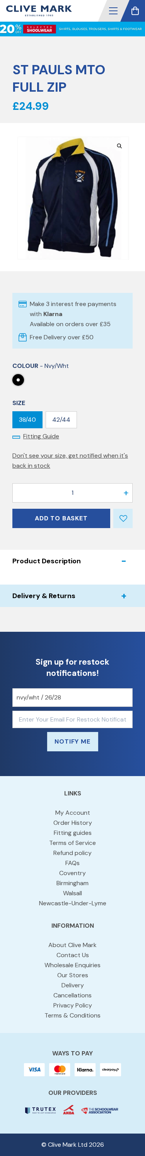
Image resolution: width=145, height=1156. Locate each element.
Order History (72, 823)
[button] (113, 10)
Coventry (72, 873)
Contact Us (72, 955)
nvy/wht (18, 380)
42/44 (61, 420)
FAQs (72, 863)
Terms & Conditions (72, 1015)
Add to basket (61, 518)
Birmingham (72, 883)
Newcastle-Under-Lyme (72, 903)
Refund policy (72, 853)
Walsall (72, 893)
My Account (72, 813)
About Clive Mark (72, 945)
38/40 (27, 420)
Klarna (52, 314)
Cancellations (72, 995)
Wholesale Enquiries (72, 965)
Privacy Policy (72, 1005)
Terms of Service (72, 843)
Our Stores (72, 975)
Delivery (72, 985)
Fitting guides (73, 833)
